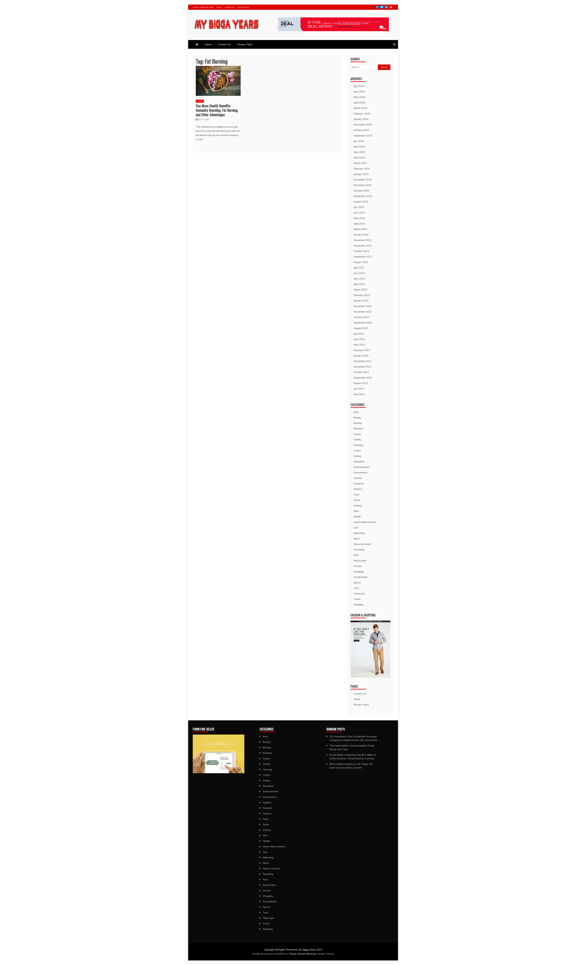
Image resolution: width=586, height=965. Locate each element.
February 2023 (362, 295)
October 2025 (361, 130)
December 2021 (363, 361)
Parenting (359, 549)
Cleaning (358, 445)
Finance (358, 489)
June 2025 (359, 146)
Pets (356, 555)
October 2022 (361, 317)
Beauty (358, 417)
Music (357, 538)
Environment (360, 472)
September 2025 (363, 135)
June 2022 (359, 339)
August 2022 (361, 328)
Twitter (381, 7)
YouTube (391, 7)
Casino (357, 434)
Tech (356, 588)
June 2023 (359, 273)
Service (358, 566)
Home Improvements (365, 522)
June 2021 (359, 394)
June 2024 (359, 212)
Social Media (360, 577)
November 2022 (363, 311)
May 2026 (359, 97)
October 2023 (361, 251)
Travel (357, 599)
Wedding (359, 604)
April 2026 (359, 102)
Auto (356, 412)
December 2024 (363, 179)
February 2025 (362, 168)
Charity (358, 439)
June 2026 (359, 91)
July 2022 (359, 333)
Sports (357, 582)
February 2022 (362, 350)
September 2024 (363, 196)
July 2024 (359, 207)
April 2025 (359, 157)
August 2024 (361, 201)
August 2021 (361, 383)
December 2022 (363, 306)
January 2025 (361, 174)
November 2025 (363, 124)
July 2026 (359, 86)
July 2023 (359, 267)
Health (200, 101)
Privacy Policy (243, 7)
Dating (357, 456)
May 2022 (359, 344)
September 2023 (363, 256)
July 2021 (359, 388)
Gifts (356, 511)
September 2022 (363, 322)
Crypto (357, 450)
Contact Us (229, 7)
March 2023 (360, 289)
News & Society (362, 544)
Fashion (358, 478)
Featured (358, 483)
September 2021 (363, 377)
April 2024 (359, 223)
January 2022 (361, 355)
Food (356, 494)
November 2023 (363, 245)
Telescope (359, 593)
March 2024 (360, 229)
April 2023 (359, 284)
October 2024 (361, 190)
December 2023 (363, 240)
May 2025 (359, 152)
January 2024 (361, 234)
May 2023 (359, 278)
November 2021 (363, 366)
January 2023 (361, 300)
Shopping (359, 571)
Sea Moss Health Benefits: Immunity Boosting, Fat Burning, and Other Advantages (217, 110)
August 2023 (361, 262)
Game (357, 500)
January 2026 (361, 119)
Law (356, 527)
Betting (358, 423)
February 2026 (362, 113)
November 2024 (363, 185)
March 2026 (360, 108)
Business (358, 428)
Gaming (358, 505)
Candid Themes (325, 953)
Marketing (359, 533)
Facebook (377, 7)
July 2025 (359, 141)
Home (219, 7)
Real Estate (360, 560)
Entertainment (361, 467)
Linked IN (386, 7)
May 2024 (359, 218)
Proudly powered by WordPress (269, 953)
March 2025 (360, 163)
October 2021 (361, 372)
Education (359, 461)
